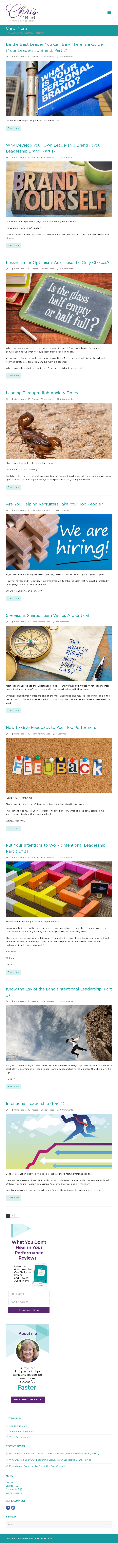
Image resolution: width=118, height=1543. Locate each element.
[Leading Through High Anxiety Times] (59, 431)
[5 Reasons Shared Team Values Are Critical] (59, 653)
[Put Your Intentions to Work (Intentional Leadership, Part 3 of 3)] (59, 889)
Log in (9, 1482)
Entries (12, 1486)
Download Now (29, 1310)
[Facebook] (8, 1508)
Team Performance (41, 511)
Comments (14, 1489)
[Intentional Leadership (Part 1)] (59, 1142)
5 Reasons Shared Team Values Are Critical (47, 616)
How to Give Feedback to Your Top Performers (51, 728)
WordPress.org (14, 1493)
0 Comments (66, 57)
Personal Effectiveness (43, 57)
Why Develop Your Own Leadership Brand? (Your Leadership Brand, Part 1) (50, 1460)
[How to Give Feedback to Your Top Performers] (59, 765)
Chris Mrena (20, 57)
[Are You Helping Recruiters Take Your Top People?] (59, 542)
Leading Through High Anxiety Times (42, 393)
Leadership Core (18, 1426)
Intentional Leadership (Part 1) (35, 1104)
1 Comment (61, 734)
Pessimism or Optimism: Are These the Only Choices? (57, 263)
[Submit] (109, 1524)
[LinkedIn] (13, 1508)
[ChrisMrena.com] (22, 12)
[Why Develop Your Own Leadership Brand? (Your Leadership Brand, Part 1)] (59, 189)
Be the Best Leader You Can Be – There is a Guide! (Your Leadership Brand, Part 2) (54, 1454)
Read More (13, 128)
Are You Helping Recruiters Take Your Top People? (54, 504)
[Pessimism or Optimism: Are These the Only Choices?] (59, 308)
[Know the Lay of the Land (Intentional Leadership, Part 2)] (59, 1033)
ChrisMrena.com (24, 1539)
